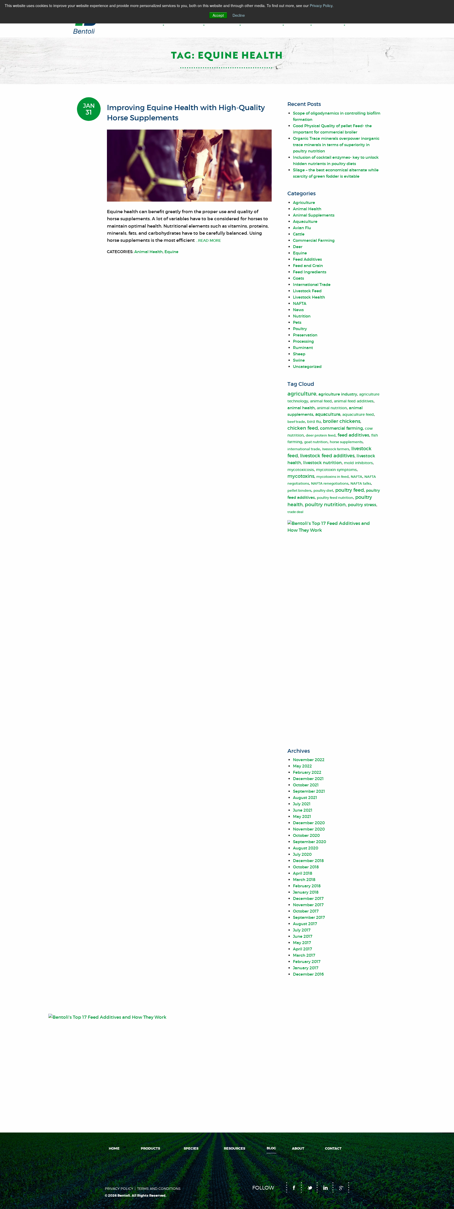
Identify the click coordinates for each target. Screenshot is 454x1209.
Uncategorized (307, 366)
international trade (303, 449)
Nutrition (302, 316)
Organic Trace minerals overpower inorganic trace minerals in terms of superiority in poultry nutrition (336, 144)
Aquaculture (305, 221)
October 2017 (306, 911)
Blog (271, 1148)
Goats (298, 278)
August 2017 (305, 923)
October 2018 (306, 866)
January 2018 (305, 892)
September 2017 (309, 917)
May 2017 (302, 942)
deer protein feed (321, 435)
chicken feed (302, 428)
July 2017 (302, 930)
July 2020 (302, 854)
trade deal (295, 512)
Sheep (299, 353)
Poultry (300, 328)
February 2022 (307, 772)
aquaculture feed (358, 414)
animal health (301, 407)
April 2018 (302, 873)
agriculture (301, 394)
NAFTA (299, 303)
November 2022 (308, 759)
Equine (171, 251)
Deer (297, 246)
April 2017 (302, 948)
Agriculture (304, 202)
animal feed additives (354, 401)
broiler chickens (341, 421)
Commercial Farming (314, 240)
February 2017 (307, 961)
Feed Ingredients (309, 271)
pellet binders (299, 491)
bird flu (314, 421)
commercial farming (341, 428)
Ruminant (303, 347)
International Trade (312, 284)
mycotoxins (300, 476)
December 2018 (308, 860)
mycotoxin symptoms (336, 470)
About (298, 1149)
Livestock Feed (307, 290)
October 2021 (306, 784)
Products (150, 1149)
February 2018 (307, 885)
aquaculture (327, 414)
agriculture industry (337, 394)
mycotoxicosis (300, 470)
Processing (303, 341)
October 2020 (306, 835)
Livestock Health (309, 297)
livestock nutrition (322, 462)
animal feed (321, 401)
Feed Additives (307, 259)
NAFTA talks (360, 483)
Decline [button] (239, 15)
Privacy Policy (321, 5)
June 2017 (302, 936)
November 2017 (308, 904)
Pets (297, 322)
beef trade (296, 422)
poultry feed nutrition (335, 498)
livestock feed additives (327, 456)
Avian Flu (302, 227)
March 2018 (304, 879)
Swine (299, 360)
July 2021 (302, 803)
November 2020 (309, 829)
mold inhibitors (358, 463)
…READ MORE (208, 240)
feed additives (353, 435)
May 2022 (302, 766)
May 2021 (302, 816)
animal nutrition (332, 408)
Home (114, 1149)
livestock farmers (335, 449)
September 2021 (309, 791)
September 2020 (309, 841)
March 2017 (304, 955)
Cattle (299, 234)
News (298, 309)
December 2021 (308, 778)
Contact (333, 1149)
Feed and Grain (308, 265)
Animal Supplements (313, 215)
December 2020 (309, 822)
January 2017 (305, 967)
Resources (234, 1149)
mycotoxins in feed (332, 477)
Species (191, 1149)
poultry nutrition (325, 504)
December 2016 (308, 974)
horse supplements (346, 442)
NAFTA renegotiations (329, 483)
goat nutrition (316, 442)
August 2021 (305, 797)
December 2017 (308, 898)
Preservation (305, 334)
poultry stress (362, 504)
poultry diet (323, 491)
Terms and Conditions (158, 1188)
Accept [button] (218, 15)
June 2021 (302, 810)
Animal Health (148, 251)
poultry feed (349, 490)
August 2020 (305, 848)
